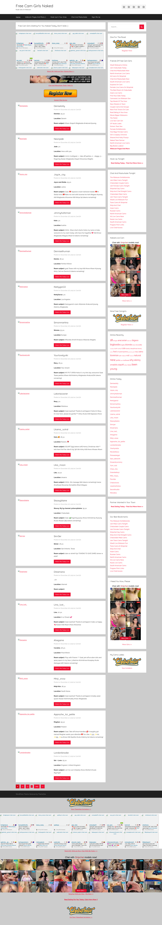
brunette (139, 345)
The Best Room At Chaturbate (121, 90)
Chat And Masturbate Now (119, 71)
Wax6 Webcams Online (118, 65)
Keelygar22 (60, 286)
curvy (119, 348)
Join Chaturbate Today (118, 68)
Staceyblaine (60, 500)
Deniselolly (59, 106)
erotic (111, 351)
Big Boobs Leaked (116, 146)
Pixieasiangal (115, 455)
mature (124, 355)
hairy (136, 352)
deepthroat (134, 348)
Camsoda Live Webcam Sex (120, 98)
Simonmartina (61, 322)
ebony (140, 348)
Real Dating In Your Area (118, 112)
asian (124, 340)
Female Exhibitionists (118, 129)
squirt (121, 364)
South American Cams (118, 222)
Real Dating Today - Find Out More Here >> (127, 163)
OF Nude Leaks (115, 123)
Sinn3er (57, 536)
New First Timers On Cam (119, 109)
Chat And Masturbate (79, 17)
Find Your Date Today (118, 96)
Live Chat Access (116, 227)
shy (132, 359)
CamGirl (78, 109)
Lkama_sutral (61, 429)
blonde (128, 344)
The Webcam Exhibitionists (120, 177)
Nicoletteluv (114, 452)
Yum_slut (113, 465)
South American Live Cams (120, 82)
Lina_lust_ (59, 604)
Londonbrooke (61, 752)
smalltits (114, 365)
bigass (135, 340)
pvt (122, 360)
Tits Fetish (113, 118)
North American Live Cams (120, 73)
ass (128, 340)
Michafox (113, 493)
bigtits (123, 345)
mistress (132, 355)
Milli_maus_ (114, 476)
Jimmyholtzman (62, 212)
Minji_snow (59, 678)
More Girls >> (127, 301)
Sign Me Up (96, 17)
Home (18, 17)
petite (118, 360)
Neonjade (59, 138)
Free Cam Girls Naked (34, 5)
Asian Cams (114, 208)
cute (124, 348)
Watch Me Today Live (62, 129)
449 (36, 786)
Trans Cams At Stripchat (118, 202)
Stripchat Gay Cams (117, 188)
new (113, 359)
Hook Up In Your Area (58, 17)
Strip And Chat (115, 205)
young (113, 368)
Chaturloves (114, 483)
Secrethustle (114, 489)
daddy (128, 348)
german (130, 352)
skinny (137, 360)
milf (127, 355)
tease (129, 365)
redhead (126, 360)
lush (120, 355)
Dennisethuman (62, 251)
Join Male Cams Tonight (119, 180)
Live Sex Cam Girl (116, 121)
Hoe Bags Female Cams (119, 132)
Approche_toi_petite (64, 714)
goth (133, 352)
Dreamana (59, 571)
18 (111, 340)
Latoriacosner (61, 393)
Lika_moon (60, 465)
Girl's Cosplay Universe (118, 135)
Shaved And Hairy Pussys (119, 137)
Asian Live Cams (116, 93)
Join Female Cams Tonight (119, 186)
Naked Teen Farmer (117, 140)
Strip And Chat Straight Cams (120, 191)
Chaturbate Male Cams (118, 194)
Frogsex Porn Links (117, 225)
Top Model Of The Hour (118, 101)
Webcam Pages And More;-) (35, 17)
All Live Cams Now (117, 216)
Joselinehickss (115, 486)
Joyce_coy (59, 174)
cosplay (112, 348)
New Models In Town (117, 104)
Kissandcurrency (116, 462)
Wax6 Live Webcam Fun (119, 200)
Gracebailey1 (114, 472)
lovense (114, 355)
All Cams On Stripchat (118, 76)
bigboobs (115, 344)
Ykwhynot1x (114, 448)
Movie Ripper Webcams (118, 115)
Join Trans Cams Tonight (119, 197)
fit (117, 352)
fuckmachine (123, 352)
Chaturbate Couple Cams (119, 183)
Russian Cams (115, 211)
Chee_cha (113, 469)
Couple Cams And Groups (119, 107)
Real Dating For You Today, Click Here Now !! (81, 899)
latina (141, 352)
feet (115, 352)
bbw (130, 340)
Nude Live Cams (116, 219)
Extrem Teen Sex (116, 126)
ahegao (115, 340)
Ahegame (59, 640)
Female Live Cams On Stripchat (121, 87)
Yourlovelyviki (61, 355)
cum (115, 348)
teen (134, 364)
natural (137, 355)
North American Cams (118, 214)
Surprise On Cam (116, 84)
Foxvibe (113, 479)
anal (120, 340)
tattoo (125, 365)
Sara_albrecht (115, 459)
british (134, 345)
